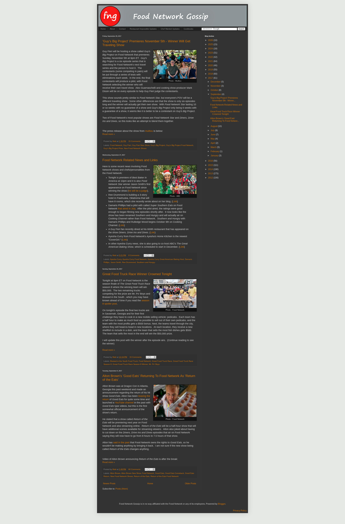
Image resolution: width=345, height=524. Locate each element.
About (112, 29)
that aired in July (126, 208)
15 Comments (134, 141)
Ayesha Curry (116, 259)
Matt (115, 141)
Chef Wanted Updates (170, 29)
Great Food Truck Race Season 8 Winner (130, 364)
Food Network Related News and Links (130, 160)
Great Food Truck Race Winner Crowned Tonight (137, 274)
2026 (210, 40)
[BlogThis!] (148, 141)
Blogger (221, 504)
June (213, 134)
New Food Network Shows (135, 148)
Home (103, 29)
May (213, 139)
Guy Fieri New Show (140, 145)
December (216, 82)
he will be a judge (137, 190)
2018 (210, 74)
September (216, 94)
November (216, 86)
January (215, 155)
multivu (149, 131)
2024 (210, 48)
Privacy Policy (240, 510)
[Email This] (146, 141)
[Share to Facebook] (153, 141)
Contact (122, 29)
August (214, 126)
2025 (210, 44)
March (214, 147)
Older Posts (190, 483)
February (215, 151)
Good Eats (159, 473)
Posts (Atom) (121, 489)
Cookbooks (188, 29)
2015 (210, 165)
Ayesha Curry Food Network (135, 259)
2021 (210, 61)
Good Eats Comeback (174, 473)
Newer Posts (109, 483)
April (213, 143)
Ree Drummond (129, 262)
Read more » (108, 134)
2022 (210, 57)
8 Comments (133, 255)
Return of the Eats (141, 476)
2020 (210, 65)
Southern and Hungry (146, 262)
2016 (210, 161)
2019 (210, 69)
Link (175, 201)
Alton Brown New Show (131, 473)
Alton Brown (115, 473)
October (215, 90)
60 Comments (134, 469)
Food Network (116, 145)
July (213, 130)
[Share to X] (151, 141)
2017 (210, 78)
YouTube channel (124, 402)
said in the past (121, 442)
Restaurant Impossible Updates (143, 29)
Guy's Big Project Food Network (179, 145)
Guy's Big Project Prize (113, 148)
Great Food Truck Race (162, 361)
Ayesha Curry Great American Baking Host (166, 259)
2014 (210, 169)
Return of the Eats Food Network (165, 476)
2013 (210, 173)
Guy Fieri (127, 145)
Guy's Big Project (158, 145)
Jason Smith (116, 262)
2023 (210, 53)
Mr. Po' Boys (154, 364)
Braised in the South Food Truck (124, 361)
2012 (210, 178)
